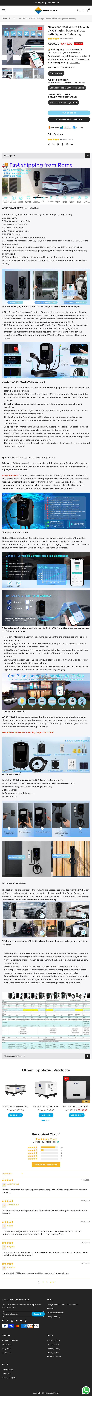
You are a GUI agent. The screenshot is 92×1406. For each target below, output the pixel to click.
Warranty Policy (53, 1349)
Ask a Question (55, 134)
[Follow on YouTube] (21, 1320)
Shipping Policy (53, 1340)
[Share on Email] (72, 144)
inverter (50, 1309)
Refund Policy (53, 1344)
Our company (7, 1369)
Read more (75, 63)
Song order (6, 1349)
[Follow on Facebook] (3, 1320)
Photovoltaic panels (55, 1313)
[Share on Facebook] (49, 144)
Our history (6, 1373)
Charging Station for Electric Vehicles (62, 1305)
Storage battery (53, 1317)
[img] (7, 1180)
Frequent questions (10, 1340)
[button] (54, 39)
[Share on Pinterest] (58, 144)
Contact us (6, 1353)
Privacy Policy (53, 1353)
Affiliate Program (9, 1378)
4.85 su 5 (52, 1139)
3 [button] (46, 1282)
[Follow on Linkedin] (16, 1320)
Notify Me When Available (69, 119)
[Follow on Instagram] (12, 1320)
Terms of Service (54, 1357)
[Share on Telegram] (67, 144)
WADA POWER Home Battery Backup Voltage (24, 1107)
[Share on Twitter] (53, 144)
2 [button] (42, 1282)
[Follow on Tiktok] (26, 1320)
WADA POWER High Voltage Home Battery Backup (57, 1107)
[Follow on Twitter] (7, 1320)
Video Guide (7, 1344)
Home (4, 18)
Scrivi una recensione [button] (46, 1165)
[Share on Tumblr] (62, 144)
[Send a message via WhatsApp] (86, 1390)
